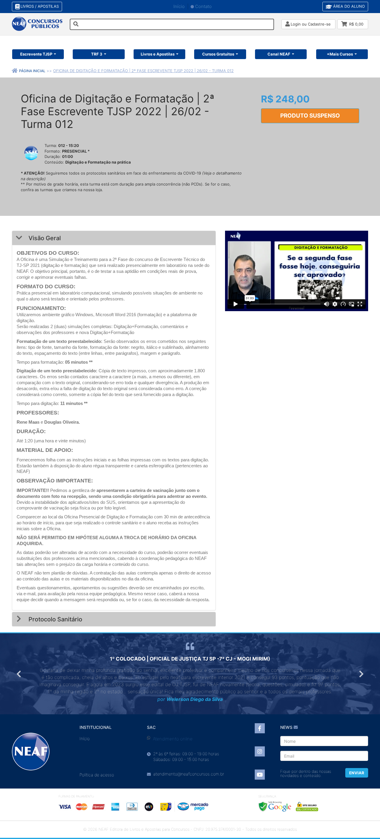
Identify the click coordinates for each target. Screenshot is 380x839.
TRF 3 (96, 54)
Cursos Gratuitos (218, 54)
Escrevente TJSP (36, 54)
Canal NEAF (278, 54)
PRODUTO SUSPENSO (310, 115)
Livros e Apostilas (158, 54)
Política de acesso (97, 774)
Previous (19, 674)
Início (179, 6)
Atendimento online (173, 739)
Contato (203, 6)
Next (361, 674)
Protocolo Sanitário (54, 619)
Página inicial (32, 71)
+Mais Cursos (340, 54)
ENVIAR (356, 772)
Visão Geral (44, 238)
